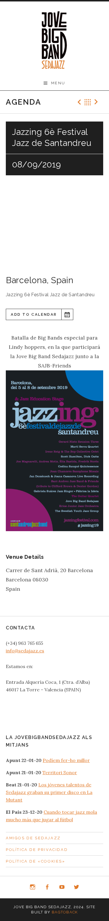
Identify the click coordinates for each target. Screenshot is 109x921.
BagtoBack (65, 912)
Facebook (47, 887)
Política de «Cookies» (35, 861)
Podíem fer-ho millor (66, 760)
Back (87, 102)
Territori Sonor (59, 772)
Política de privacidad (37, 849)
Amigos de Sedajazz (33, 838)
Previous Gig (78, 102)
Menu (58, 83)
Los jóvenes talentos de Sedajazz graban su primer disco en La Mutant (49, 792)
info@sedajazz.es (25, 651)
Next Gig (97, 102)
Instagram (32, 887)
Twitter (77, 887)
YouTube (62, 887)
